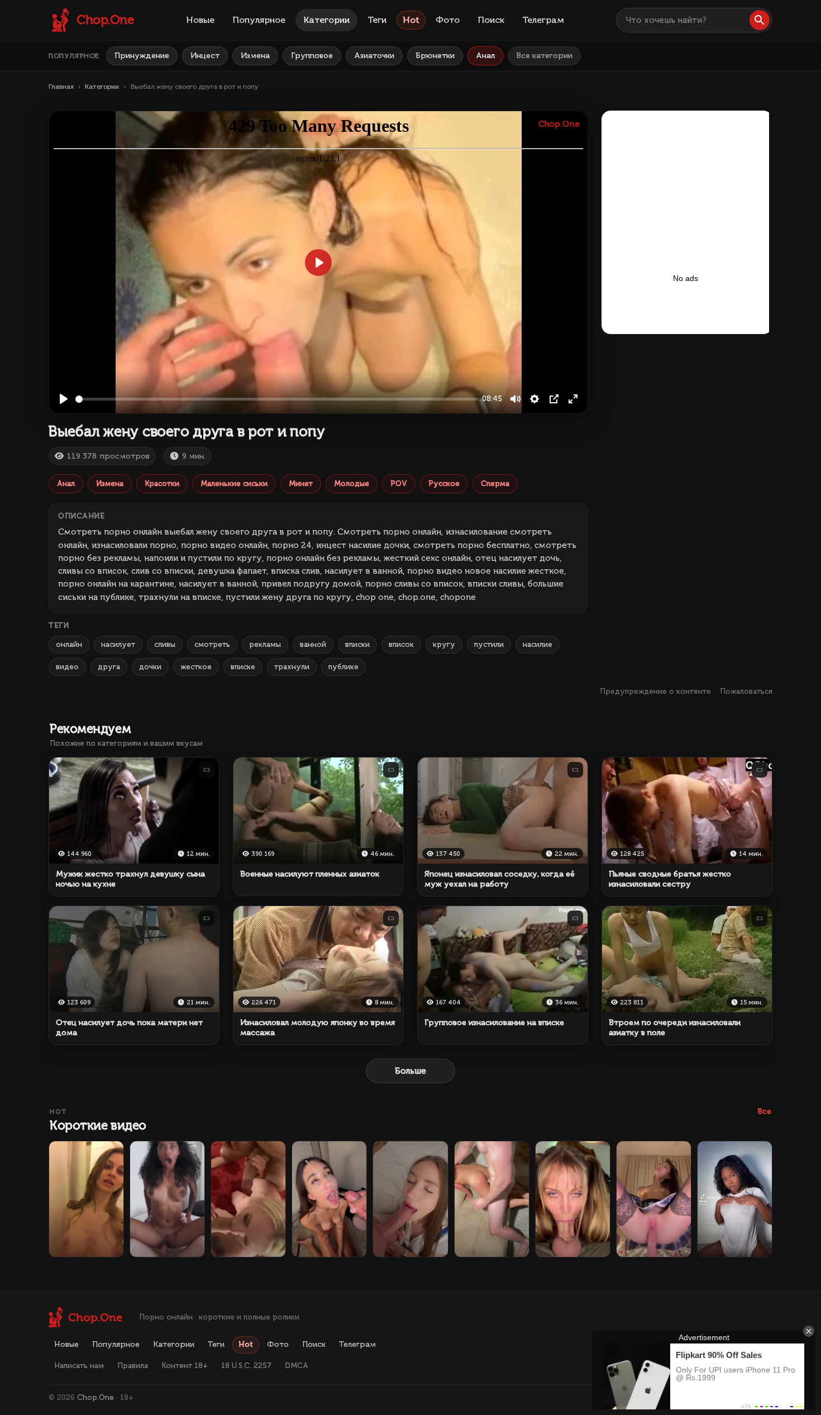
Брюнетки (435, 55)
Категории (326, 20)
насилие (537, 644)
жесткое (196, 667)
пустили (489, 644)
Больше (410, 1071)
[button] (760, 20)
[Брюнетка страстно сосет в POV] (410, 1199)
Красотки (162, 483)
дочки (150, 667)
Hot (411, 20)
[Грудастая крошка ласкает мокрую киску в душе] (86, 1199)
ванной (313, 644)
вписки (357, 644)
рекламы (265, 644)
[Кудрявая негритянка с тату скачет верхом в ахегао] (167, 1199)
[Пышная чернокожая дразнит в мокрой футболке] (734, 1199)
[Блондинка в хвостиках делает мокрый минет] (572, 1199)
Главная (61, 86)
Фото (448, 20)
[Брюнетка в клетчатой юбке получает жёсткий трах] (653, 1199)
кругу (444, 644)
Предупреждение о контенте (655, 691)
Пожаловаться (746, 691)
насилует (118, 644)
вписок (401, 644)
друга (109, 667)
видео (67, 667)
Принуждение (141, 55)
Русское (444, 483)
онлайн (69, 644)
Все (764, 1111)
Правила (132, 1365)
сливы (164, 644)
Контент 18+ (184, 1365)
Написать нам (79, 1365)
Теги (376, 20)
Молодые (351, 483)
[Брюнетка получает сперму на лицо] (329, 1199)
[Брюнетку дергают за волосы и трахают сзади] (491, 1199)
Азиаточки (374, 55)
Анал (485, 55)
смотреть (212, 644)
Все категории (544, 55)
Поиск (491, 20)
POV (398, 483)
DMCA (296, 1365)
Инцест (204, 55)
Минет (301, 483)
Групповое (312, 55)
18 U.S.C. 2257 (246, 1365)
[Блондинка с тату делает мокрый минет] (248, 1199)
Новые (200, 20)
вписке (243, 667)
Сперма (495, 483)
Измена (255, 55)
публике (343, 667)
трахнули (291, 667)
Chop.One (95, 1397)
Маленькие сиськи (234, 483)
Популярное (258, 20)
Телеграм (543, 20)
